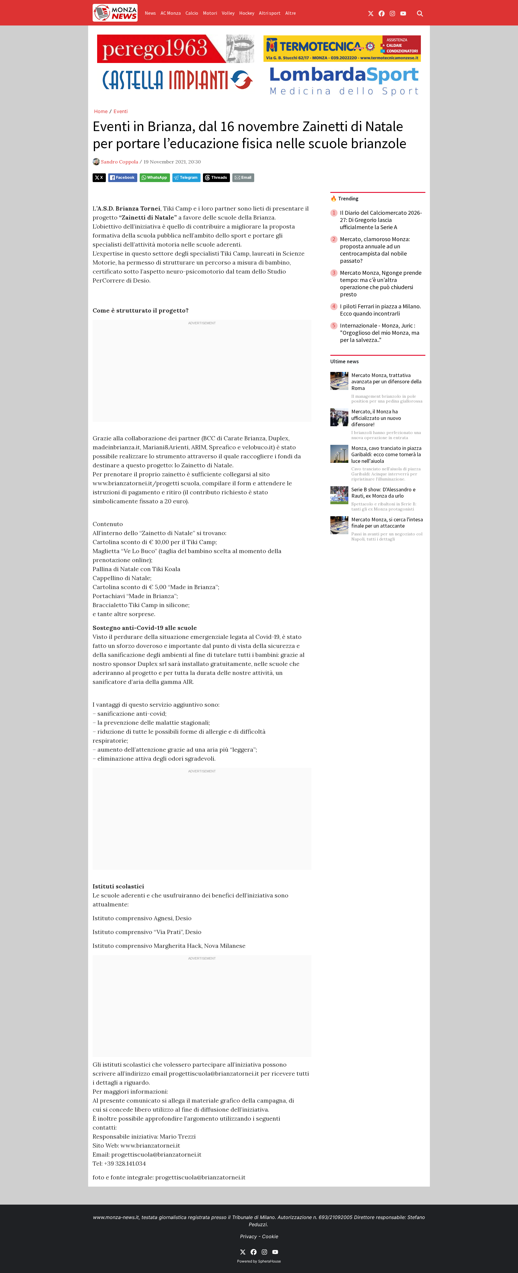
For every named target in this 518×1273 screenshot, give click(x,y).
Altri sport (270, 13)
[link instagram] (392, 13)
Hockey (246, 13)
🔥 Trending (344, 198)
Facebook (125, 177)
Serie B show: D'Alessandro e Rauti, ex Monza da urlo (383, 492)
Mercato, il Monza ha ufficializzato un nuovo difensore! (376, 418)
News (150, 13)
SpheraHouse (269, 1261)
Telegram (189, 177)
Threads (219, 177)
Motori (210, 13)
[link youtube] (403, 13)
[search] (420, 13)
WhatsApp (157, 177)
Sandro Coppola (119, 162)
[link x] (370, 13)
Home (101, 111)
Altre (290, 13)
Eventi (121, 111)
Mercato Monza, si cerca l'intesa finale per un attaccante (387, 522)
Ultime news (344, 361)
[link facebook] (381, 13)
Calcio (192, 13)
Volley (228, 13)
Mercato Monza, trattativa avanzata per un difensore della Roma (386, 381)
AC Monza (171, 13)
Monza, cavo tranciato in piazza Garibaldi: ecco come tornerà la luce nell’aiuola (386, 454)
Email (246, 177)
